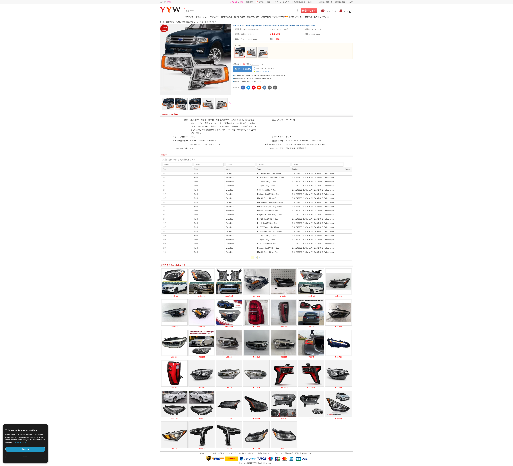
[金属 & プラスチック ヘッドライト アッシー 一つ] (202, 355)
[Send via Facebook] (243, 88)
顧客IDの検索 (340, 2)
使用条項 (221, 453)
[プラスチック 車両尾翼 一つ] (311, 355)
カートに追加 (244, 69)
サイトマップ (230, 453)
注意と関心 (241, 453)
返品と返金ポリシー (265, 453)
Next (231, 104)
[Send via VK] (264, 88)
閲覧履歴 (249, 2)
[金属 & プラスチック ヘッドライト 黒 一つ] (311, 294)
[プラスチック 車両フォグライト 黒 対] (229, 294)
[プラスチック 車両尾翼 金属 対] (311, 325)
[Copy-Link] (275, 88)
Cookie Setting (307, 453)
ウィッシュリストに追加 (265, 68)
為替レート (312, 2)
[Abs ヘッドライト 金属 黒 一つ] (174, 294)
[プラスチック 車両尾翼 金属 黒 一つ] (284, 325)
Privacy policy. (20, 442)
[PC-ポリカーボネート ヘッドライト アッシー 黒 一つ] (338, 355)
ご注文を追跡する (325, 2)
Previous (158, 104)
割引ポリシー (251, 453)
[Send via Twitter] (248, 88)
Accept (25, 449)
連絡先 (213, 453)
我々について (205, 453)
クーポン (281, 17)
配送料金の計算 (299, 2)
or (236, 2)
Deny (25, 456)
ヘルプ (350, 2)
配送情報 (298, 453)
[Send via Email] (270, 88)
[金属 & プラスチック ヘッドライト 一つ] (338, 325)
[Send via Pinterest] (254, 88)
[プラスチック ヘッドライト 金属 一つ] (202, 325)
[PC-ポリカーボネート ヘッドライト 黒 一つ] (202, 294)
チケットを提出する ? (264, 72)
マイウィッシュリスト (283, 2)
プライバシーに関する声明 (283, 453)
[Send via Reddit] (259, 88)
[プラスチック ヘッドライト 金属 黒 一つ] (256, 294)
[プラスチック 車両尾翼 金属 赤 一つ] (256, 325)
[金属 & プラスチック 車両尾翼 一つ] (174, 386)
